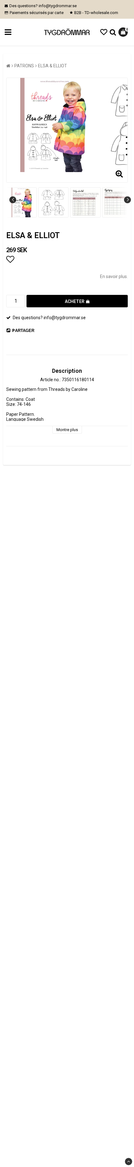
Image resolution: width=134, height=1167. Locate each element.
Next (127, 199)
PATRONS (24, 65)
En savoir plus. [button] (114, 276)
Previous (12, 199)
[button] (103, 32)
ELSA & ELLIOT (52, 65)
